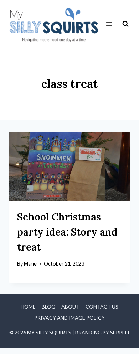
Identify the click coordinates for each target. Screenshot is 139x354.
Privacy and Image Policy (69, 318)
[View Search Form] (125, 24)
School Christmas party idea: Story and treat (67, 231)
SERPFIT (120, 332)
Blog (48, 307)
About (70, 307)
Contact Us (102, 307)
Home (28, 307)
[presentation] (69, 166)
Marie (30, 264)
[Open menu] (108, 24)
